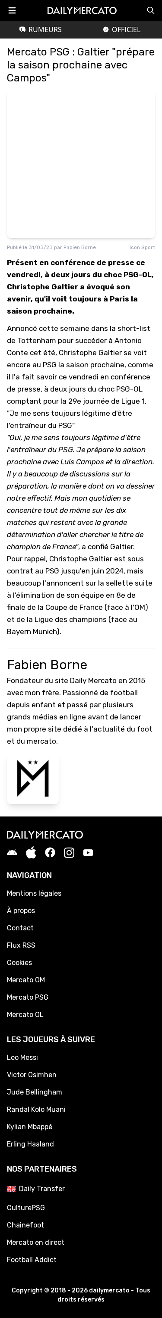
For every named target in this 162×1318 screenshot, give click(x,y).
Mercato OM (26, 980)
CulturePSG (26, 1208)
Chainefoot (25, 1225)
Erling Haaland (30, 1144)
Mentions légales (34, 893)
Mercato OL (25, 1014)
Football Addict (32, 1260)
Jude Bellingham (34, 1092)
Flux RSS (21, 945)
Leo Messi (22, 1057)
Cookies (19, 963)
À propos (21, 911)
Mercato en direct (35, 1242)
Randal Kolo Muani (36, 1109)
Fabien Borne (80, 247)
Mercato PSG (27, 997)
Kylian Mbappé (29, 1127)
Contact (20, 928)
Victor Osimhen (32, 1075)
